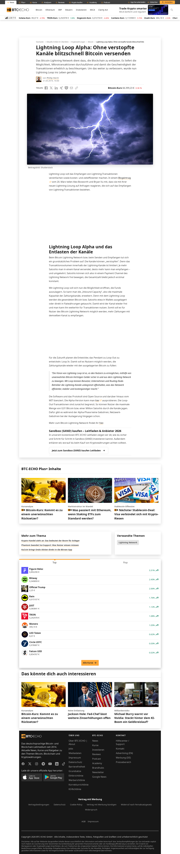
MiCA (92, 9)
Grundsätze (75, 771)
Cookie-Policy (76, 804)
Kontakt (120, 748)
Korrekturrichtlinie (78, 784)
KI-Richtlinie (75, 789)
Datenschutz (75, 762)
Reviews (96, 754)
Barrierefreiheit (77, 766)
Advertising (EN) (124, 753)
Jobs (71, 748)
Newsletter (98, 772)
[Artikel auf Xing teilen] (61, 88)
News (95, 740)
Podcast (96, 758)
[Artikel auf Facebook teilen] (46, 88)
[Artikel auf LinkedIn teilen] (56, 88)
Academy (97, 763)
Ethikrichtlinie (76, 775)
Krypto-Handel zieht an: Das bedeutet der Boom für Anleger (50, 540)
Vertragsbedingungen (38, 804)
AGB (84, 821)
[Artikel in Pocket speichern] (66, 88)
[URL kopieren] (76, 88)
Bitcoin (39, 9)
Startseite (40, 42)
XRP (60, 9)
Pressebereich (123, 762)
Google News (99, 776)
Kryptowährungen (78, 42)
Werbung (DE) (123, 757)
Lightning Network (128, 542)
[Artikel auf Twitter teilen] (51, 88)
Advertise (154, 2)
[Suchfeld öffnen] (171, 10)
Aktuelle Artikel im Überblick (57, 42)
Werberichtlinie (77, 780)
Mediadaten (75, 753)
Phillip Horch (53, 78)
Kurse (95, 745)
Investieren (81, 9)
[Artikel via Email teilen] (71, 88)
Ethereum (50, 9)
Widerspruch (91, 809)
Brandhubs (98, 767)
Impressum (75, 757)
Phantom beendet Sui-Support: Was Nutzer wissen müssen (50, 545)
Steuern (69, 9)
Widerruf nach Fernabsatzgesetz (136, 804)
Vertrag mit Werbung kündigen (101, 804)
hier (97, 400)
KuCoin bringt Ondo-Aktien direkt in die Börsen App (46, 549)
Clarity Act (103, 9)
